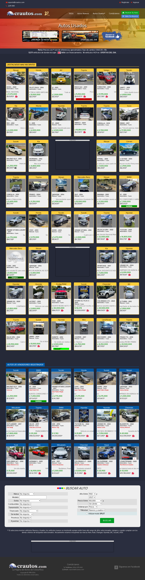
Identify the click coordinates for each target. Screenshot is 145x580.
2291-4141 (11, 6)
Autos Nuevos (83, 13)
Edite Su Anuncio (131, 16)
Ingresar (136, 2)
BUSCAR (107, 520)
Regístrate (125, 2)
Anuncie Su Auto (131, 13)
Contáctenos (114, 13)
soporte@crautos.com (15, 2)
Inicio (71, 13)
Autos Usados (98, 13)
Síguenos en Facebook (129, 566)
